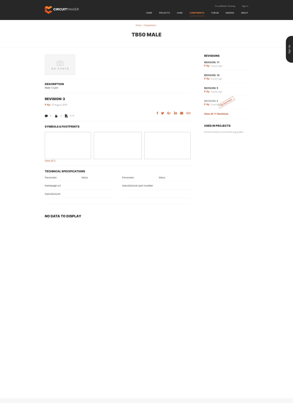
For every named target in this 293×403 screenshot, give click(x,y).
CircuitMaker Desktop (225, 6)
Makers (230, 12)
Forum (215, 12)
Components (197, 12)
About (244, 12)
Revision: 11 (211, 62)
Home (149, 12)
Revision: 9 (211, 88)
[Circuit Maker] (62, 9)
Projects (164, 12)
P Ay (47, 104)
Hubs (180, 12)
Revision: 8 (211, 100)
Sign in (245, 6)
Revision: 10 (211, 75)
